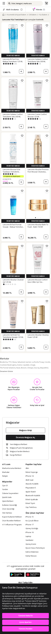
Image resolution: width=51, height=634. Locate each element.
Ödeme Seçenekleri (10, 493)
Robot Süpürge (32, 472)
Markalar (6, 472)
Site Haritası (7, 513)
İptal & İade (7, 497)
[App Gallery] (33, 574)
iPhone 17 (30, 525)
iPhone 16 (30, 532)
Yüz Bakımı (43, 15)
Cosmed (3, 365)
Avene (19, 365)
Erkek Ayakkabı (32, 499)
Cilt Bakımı (33, 15)
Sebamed (21, 362)
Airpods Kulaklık (32, 484)
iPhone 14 (30, 476)
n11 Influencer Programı (12, 525)
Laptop (28, 536)
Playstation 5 (31, 488)
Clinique (30, 368)
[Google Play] (17, 574)
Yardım (5, 489)
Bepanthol (44, 368)
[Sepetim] (46, 3)
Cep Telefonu (31, 507)
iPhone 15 (30, 517)
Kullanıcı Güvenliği (9, 505)
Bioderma (4, 362)
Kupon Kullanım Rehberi (12, 517)
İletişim (5, 476)
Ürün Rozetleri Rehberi (11, 521)
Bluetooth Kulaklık (33, 496)
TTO (10, 362)
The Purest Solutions (8, 368)
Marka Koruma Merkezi (11, 468)
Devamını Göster (6, 371)
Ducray (37, 368)
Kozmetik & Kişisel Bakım (16, 15)
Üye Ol (4, 486)
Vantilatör (29, 540)
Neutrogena (11, 365)
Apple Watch (31, 492)
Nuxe (18, 368)
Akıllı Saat (29, 480)
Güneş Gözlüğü (32, 528)
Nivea (14, 362)
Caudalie (26, 365)
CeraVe (47, 362)
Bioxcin (24, 368)
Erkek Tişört (30, 503)
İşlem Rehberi (7, 501)
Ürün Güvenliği (8, 509)
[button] (35, 217)
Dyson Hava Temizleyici (35, 548)
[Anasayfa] (3, 15)
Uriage (32, 365)
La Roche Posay (38, 362)
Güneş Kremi (31, 544)
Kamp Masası (31, 556)
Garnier (28, 362)
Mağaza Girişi (25, 430)
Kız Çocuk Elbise (32, 521)
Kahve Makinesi (32, 552)
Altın (27, 468)
